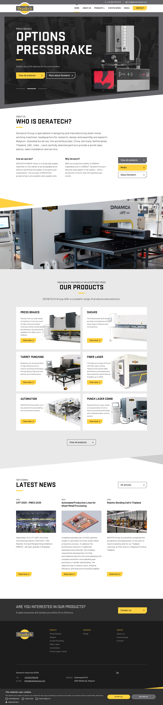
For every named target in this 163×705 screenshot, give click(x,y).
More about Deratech (59, 75)
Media (124, 167)
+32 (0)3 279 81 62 (114, 2)
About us (121, 633)
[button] (54, 702)
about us (87, 8)
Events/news (122, 637)
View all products (27, 75)
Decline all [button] (143, 697)
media (127, 8)
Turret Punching (57, 640)
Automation (55, 648)
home (76, 8)
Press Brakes (55, 633)
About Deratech (128, 175)
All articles (126, 485)
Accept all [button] (119, 697)
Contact (120, 640)
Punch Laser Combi (58, 651)
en (42, 2)
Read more (99, 695)
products (98, 8)
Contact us (126, 610)
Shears (53, 637)
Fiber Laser (55, 644)
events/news (114, 8)
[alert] (81, 697)
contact (140, 8)
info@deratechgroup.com (137, 2)
